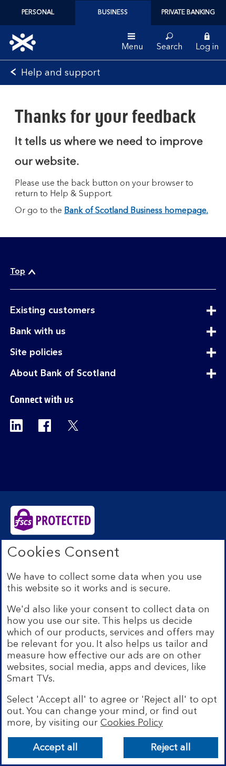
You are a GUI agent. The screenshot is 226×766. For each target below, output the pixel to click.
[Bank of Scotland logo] (22, 42)
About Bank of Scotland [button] (89, 373)
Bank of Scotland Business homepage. (136, 211)
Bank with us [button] (63, 331)
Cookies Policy (131, 723)
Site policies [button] (62, 352)
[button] (207, 42)
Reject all (171, 747)
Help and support (60, 73)
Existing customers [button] (78, 310)
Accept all (55, 747)
